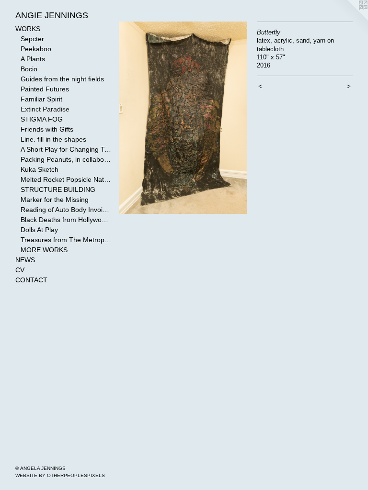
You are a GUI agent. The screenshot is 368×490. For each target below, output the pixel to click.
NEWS (25, 260)
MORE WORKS (44, 250)
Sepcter (32, 39)
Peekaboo (36, 49)
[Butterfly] (183, 118)
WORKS (27, 29)
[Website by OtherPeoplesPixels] (349, 19)
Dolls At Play (39, 230)
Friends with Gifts (47, 129)
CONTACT (31, 280)
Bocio (29, 69)
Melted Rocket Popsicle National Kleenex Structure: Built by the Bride (66, 179)
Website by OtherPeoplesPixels (60, 475)
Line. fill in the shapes (53, 139)
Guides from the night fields (62, 79)
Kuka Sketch (39, 169)
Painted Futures (45, 89)
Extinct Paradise (45, 109)
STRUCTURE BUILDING (58, 189)
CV (19, 270)
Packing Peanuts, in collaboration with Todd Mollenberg (66, 159)
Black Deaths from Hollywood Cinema (66, 219)
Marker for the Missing (55, 199)
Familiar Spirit (41, 99)
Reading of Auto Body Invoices (66, 209)
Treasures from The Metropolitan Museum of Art (66, 240)
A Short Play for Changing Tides (66, 149)
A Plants (33, 59)
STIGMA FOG (42, 119)
